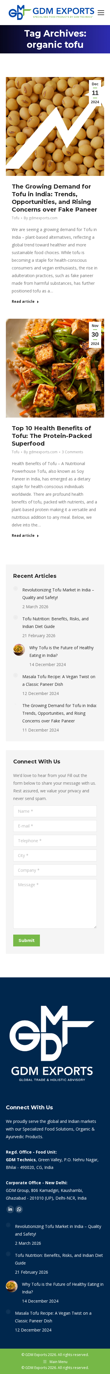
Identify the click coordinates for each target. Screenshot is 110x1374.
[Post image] (15, 588)
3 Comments (72, 451)
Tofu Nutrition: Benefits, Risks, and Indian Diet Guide (55, 622)
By (40, 217)
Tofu (15, 217)
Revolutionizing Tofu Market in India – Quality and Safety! (58, 593)
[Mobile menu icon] (101, 12)
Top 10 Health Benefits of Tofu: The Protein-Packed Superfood (52, 436)
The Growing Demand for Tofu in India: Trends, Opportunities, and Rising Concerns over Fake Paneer (59, 713)
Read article (23, 301)
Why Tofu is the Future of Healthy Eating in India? (61, 651)
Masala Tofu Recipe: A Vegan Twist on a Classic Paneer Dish (58, 680)
